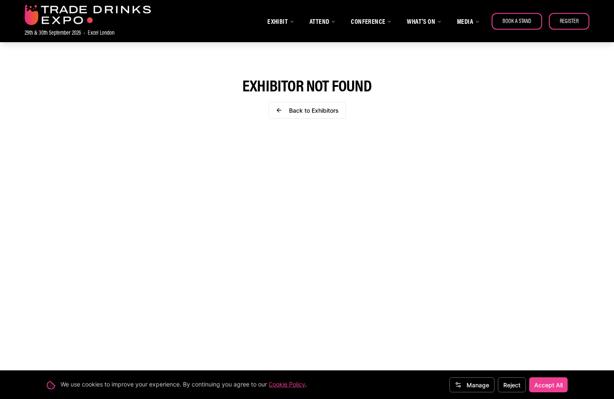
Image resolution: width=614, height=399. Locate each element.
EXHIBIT (277, 21)
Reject (511, 385)
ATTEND (319, 21)
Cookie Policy (287, 384)
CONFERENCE (368, 21)
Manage (478, 385)
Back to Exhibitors (314, 110)
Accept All (548, 385)
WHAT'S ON (421, 21)
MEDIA (465, 21)
